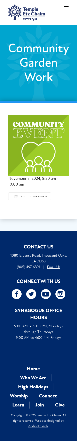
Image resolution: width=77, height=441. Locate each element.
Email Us (53, 267)
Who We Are (33, 378)
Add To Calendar (32, 196)
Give (60, 405)
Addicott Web (38, 426)
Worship (19, 396)
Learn (18, 405)
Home (33, 369)
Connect (48, 396)
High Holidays (33, 387)
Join (39, 405)
